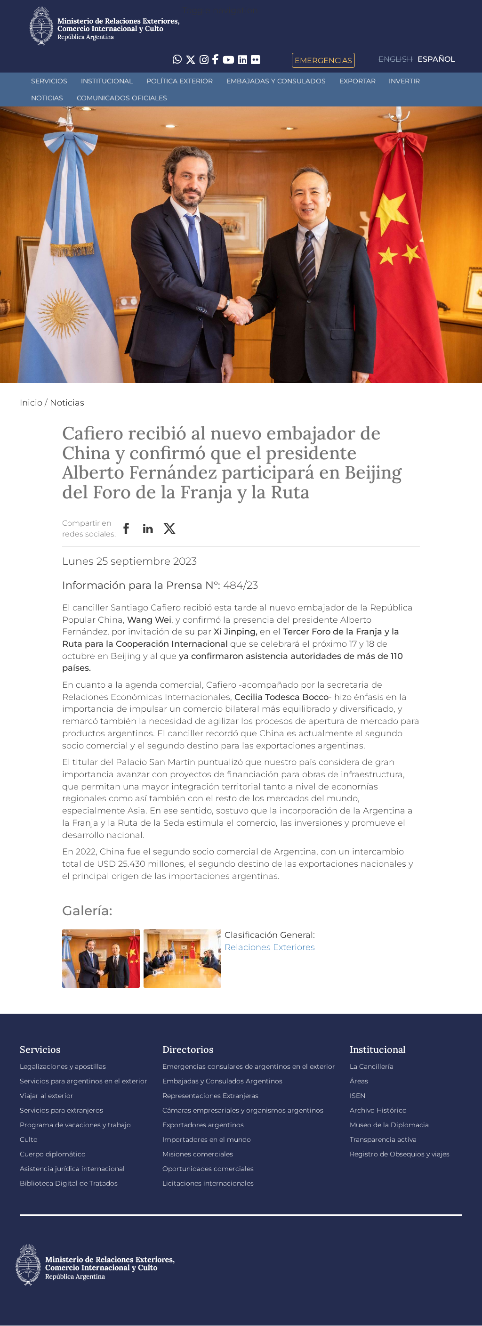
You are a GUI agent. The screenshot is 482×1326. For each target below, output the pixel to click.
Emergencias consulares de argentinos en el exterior (248, 1066)
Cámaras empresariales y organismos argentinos (242, 1110)
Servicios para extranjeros (61, 1110)
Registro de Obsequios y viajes (400, 1154)
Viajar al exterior (46, 1095)
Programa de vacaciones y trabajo (75, 1125)
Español (436, 59)
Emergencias (323, 60)
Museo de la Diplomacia (389, 1125)
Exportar (357, 81)
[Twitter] (190, 60)
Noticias (47, 98)
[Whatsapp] (177, 60)
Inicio (31, 403)
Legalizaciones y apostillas (63, 1066)
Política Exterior (179, 81)
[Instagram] (204, 60)
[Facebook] (215, 60)
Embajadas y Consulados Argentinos (222, 1081)
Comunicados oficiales (122, 98)
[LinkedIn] (242, 59)
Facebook (127, 529)
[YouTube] (228, 60)
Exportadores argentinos (203, 1125)
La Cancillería (372, 1066)
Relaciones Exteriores (270, 947)
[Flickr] (255, 59)
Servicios (49, 81)
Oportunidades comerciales (208, 1168)
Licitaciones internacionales (208, 1183)
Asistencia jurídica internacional (72, 1168)
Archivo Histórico (378, 1110)
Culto (29, 1139)
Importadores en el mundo (206, 1139)
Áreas (359, 1081)
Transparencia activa (383, 1139)
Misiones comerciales (197, 1154)
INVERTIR (404, 81)
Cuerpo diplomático (53, 1154)
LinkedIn (148, 529)
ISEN (357, 1095)
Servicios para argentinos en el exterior (83, 1081)
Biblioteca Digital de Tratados (69, 1183)
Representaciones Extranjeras (210, 1095)
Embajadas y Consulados (276, 81)
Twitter (170, 529)
